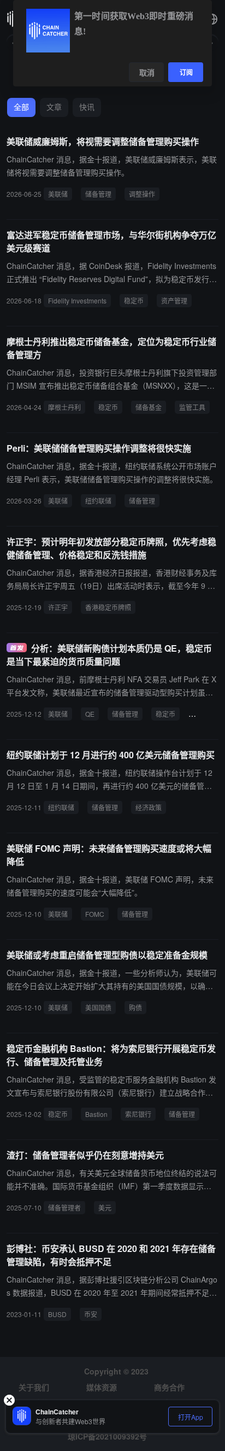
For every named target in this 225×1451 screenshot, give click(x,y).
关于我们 (34, 1387)
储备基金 (148, 407)
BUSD (57, 1314)
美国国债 (98, 1007)
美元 (104, 1207)
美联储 (58, 193)
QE (89, 713)
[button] (211, 19)
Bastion (96, 1114)
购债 (135, 1007)
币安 (90, 1314)
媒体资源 (101, 1387)
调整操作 (142, 193)
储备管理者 (64, 1207)
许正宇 (58, 607)
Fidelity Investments (77, 300)
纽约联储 (98, 500)
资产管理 (174, 300)
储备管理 (98, 193)
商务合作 (169, 1387)
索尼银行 (138, 1114)
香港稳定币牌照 (108, 607)
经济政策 (148, 807)
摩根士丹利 (64, 407)
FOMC (94, 913)
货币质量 (206, 713)
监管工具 (192, 407)
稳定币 (134, 300)
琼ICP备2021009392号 (107, 1436)
